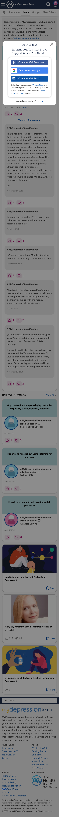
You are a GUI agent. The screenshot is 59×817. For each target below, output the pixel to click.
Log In (39, 101)
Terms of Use (38, 85)
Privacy (22, 93)
